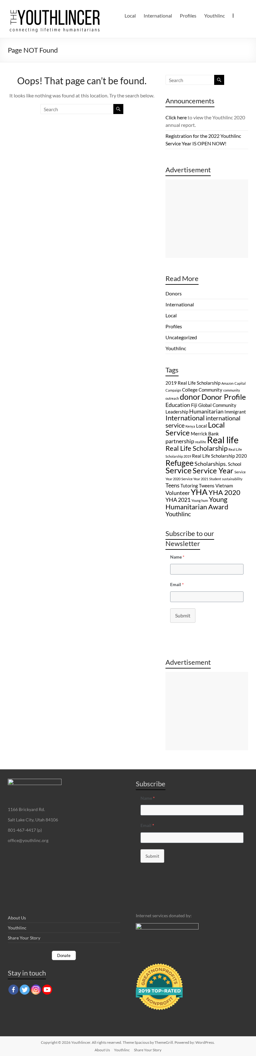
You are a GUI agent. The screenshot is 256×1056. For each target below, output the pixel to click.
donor (190, 396)
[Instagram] (36, 990)
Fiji (194, 405)
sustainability (232, 479)
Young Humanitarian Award (196, 503)
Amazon (227, 383)
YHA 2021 (177, 499)
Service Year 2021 (194, 479)
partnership (179, 441)
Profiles (188, 15)
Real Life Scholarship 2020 (219, 456)
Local (130, 15)
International (158, 15)
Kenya (190, 426)
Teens (172, 485)
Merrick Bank (205, 433)
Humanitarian (206, 411)
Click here (176, 117)
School (234, 464)
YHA (199, 492)
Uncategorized (181, 337)
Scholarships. (210, 463)
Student (215, 479)
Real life (223, 439)
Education (177, 404)
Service (178, 470)
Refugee (179, 462)
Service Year (213, 470)
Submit (182, 615)
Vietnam (224, 485)
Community (210, 390)
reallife (200, 442)
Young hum (199, 500)
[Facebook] (13, 990)
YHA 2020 (224, 492)
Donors (173, 293)
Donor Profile (223, 396)
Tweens (206, 485)
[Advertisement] (207, 218)
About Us (17, 917)
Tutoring (189, 485)
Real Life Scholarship (196, 448)
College (190, 390)
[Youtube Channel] (47, 990)
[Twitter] (25, 990)
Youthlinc (214, 15)
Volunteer (177, 492)
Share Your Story (24, 937)
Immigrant (235, 411)
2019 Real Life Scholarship (192, 383)
